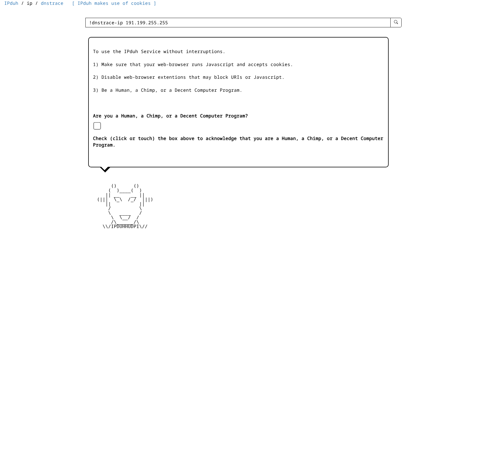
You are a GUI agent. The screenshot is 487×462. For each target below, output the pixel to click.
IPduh (11, 3)
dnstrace (52, 3)
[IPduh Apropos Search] (396, 22)
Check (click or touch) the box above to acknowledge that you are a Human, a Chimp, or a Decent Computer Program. (238, 141)
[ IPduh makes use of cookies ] (114, 3)
